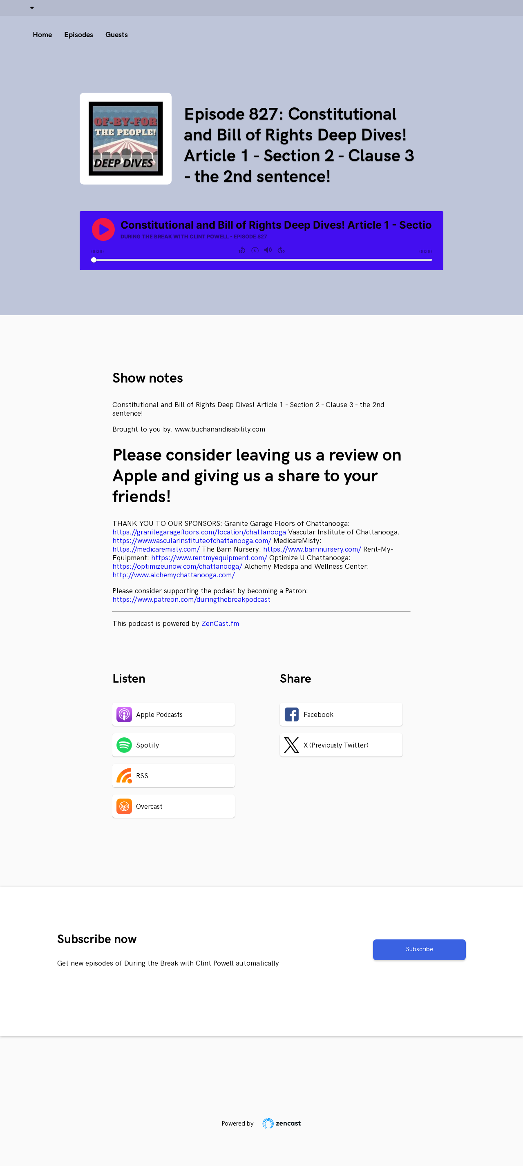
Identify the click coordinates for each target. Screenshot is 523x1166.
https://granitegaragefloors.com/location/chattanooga (199, 532)
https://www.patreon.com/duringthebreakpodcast (191, 599)
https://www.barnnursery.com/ (312, 549)
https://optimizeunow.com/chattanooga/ (177, 566)
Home (42, 35)
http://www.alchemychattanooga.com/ (173, 575)
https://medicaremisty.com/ (156, 549)
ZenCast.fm (220, 623)
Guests (116, 35)
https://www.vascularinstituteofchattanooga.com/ (191, 540)
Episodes (78, 35)
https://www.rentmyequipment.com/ (209, 558)
